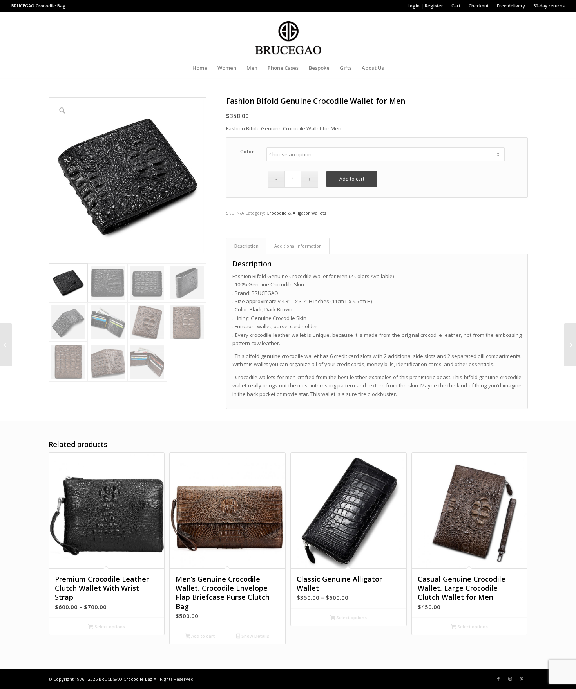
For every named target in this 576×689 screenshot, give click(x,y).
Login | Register (425, 6)
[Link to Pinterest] (522, 679)
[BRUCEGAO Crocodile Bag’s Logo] (288, 35)
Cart (455, 6)
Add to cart (351, 178)
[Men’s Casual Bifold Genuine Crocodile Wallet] (570, 344)
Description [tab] (246, 246)
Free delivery (511, 6)
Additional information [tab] (298, 246)
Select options (109, 626)
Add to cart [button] (202, 636)
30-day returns (549, 6)
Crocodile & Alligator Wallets (296, 213)
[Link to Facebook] (498, 679)
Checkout (479, 6)
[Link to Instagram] (510, 679)
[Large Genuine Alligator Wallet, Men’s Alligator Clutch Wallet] (6, 344)
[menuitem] (425, 6)
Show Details (254, 636)
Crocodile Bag (51, 6)
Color (247, 151)
